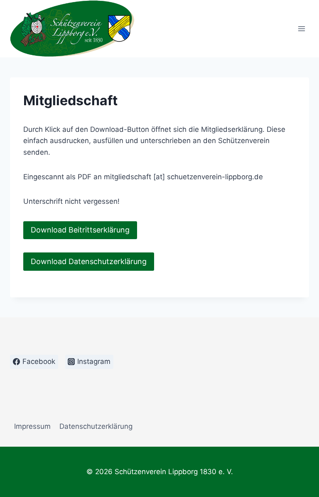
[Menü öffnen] (301, 28)
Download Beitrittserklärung (80, 229)
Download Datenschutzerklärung (89, 261)
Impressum (32, 426)
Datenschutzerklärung (96, 426)
